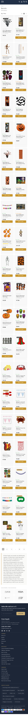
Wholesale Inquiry (5, 678)
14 (19, 549)
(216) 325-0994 (6, 626)
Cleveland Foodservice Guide (7, 658)
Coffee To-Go (12, 693)
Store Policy (10, 707)
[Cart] (24, 1)
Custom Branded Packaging (7, 648)
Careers (3, 639)
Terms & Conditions (17, 707)
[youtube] (4, 631)
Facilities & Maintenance (19, 699)
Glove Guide (4, 662)
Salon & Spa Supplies (7, 699)
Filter (4, 13)
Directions (3, 641)
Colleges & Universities (7, 701)
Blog (2, 643)
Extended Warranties (6, 656)
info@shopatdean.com (6, 628)
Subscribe (20, 613)
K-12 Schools (17, 701)
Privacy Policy (4, 707)
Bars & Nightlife (21, 690)
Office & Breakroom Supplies (8, 696)
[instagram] (9, 631)
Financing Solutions (5, 654)
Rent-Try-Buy (4, 652)
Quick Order (4, 669)
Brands (2, 637)
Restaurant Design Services (7, 660)
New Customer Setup (6, 680)
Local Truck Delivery (5, 675)
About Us (3, 635)
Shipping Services (5, 676)
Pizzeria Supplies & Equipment (9, 690)
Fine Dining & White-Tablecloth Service (11, 687)
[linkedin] (2, 631)
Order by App (4, 671)
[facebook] (7, 631)
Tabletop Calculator (5, 650)
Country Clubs (21, 693)
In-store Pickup (4, 673)
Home (2, 5)
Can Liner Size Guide (5, 664)
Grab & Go (5, 693)
